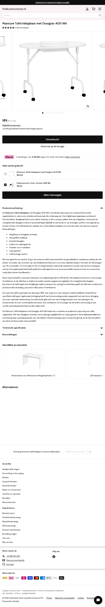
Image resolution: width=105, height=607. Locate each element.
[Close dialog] (79, 275)
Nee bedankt (52, 317)
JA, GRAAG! (52, 304)
